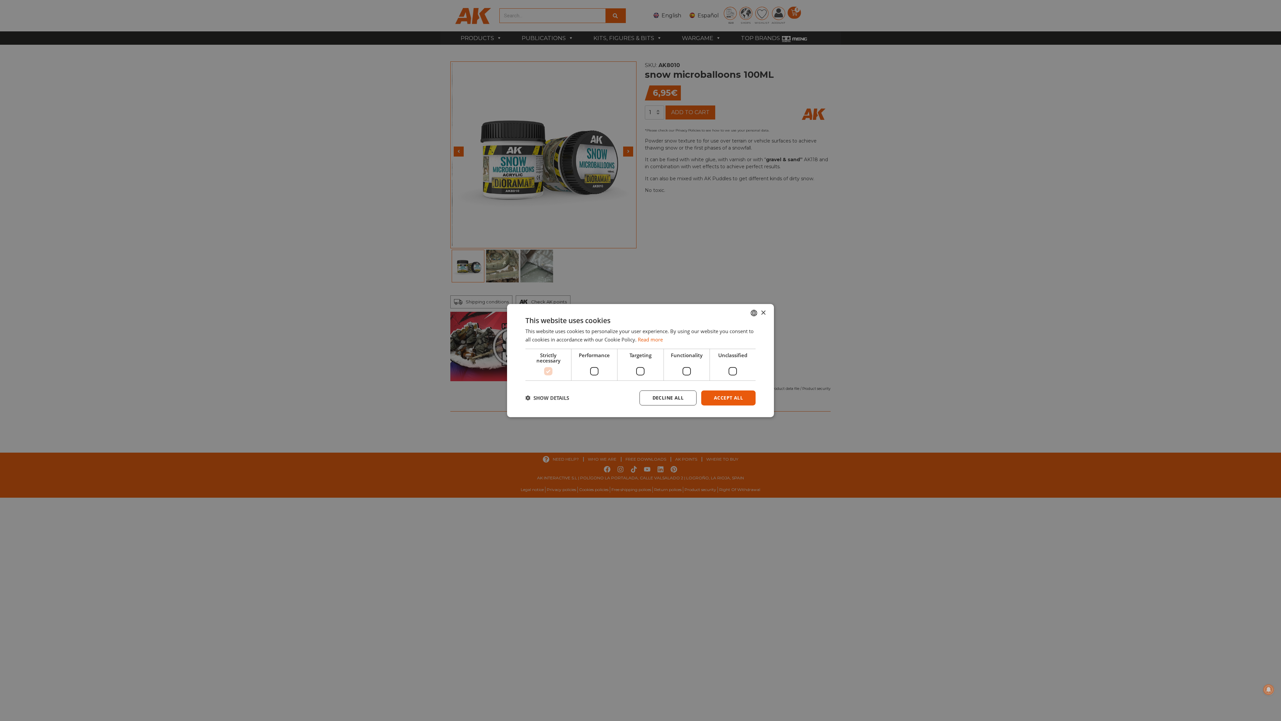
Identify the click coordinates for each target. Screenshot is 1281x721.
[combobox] (754, 313)
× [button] (763, 312)
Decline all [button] (668, 398)
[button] (547, 398)
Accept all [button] (728, 398)
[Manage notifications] (1268, 689)
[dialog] (640, 360)
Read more (650, 339)
